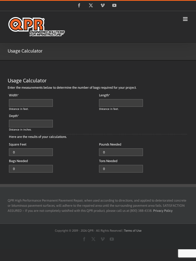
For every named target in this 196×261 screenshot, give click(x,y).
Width (14, 95)
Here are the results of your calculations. (38, 137)
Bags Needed (18, 161)
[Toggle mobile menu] (185, 19)
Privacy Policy (163, 211)
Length (104, 95)
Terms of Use (132, 230)
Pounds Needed (110, 144)
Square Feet (17, 144)
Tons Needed (108, 161)
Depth (14, 116)
